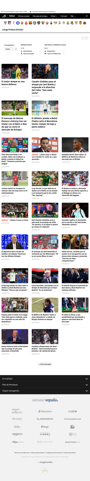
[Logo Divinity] (17, 419)
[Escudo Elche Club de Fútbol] (22, 23)
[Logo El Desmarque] (45, 419)
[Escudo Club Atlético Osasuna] (47, 23)
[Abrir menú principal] (87, 16)
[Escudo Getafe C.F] (34, 23)
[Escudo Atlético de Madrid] (9, 23)
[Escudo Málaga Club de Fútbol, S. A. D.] (43, 23)
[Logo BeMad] (72, 426)
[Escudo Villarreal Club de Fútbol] (84, 23)
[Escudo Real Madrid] (68, 23)
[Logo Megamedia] (46, 462)
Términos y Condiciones (21, 453)
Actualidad (7, 378)
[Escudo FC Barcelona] (30, 23)
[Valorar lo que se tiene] (15, 210)
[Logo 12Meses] (72, 434)
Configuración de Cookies (54, 453)
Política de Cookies (70, 453)
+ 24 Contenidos (45, 364)
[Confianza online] (45, 473)
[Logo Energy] (45, 426)
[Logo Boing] (17, 426)
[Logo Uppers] (17, 434)
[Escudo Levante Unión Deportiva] (39, 23)
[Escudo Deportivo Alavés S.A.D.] (18, 23)
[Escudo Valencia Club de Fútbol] (80, 23)
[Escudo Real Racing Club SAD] (51, 23)
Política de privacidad (37, 453)
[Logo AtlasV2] (17, 442)
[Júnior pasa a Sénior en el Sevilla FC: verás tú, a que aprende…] (45, 144)
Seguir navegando (10, 390)
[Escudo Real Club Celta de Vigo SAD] (14, 23)
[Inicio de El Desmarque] (4, 16)
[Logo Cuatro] (72, 411)
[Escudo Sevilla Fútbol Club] (76, 23)
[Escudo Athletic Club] (5, 23)
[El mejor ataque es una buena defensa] (15, 71)
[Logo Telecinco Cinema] (45, 434)
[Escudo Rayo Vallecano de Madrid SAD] (55, 23)
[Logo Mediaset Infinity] (17, 411)
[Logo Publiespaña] (45, 442)
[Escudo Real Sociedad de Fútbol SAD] (72, 23)
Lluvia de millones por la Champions (44, 11)
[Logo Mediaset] (45, 401)
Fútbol (12, 16)
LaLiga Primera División (12, 29)
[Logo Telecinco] (45, 411)
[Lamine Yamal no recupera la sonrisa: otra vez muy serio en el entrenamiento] (15, 178)
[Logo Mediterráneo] (72, 442)
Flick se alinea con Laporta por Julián (15, 11)
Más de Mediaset (10, 384)
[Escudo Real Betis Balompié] (64, 23)
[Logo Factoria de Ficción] (72, 419)
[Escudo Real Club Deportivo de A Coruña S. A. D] (59, 23)
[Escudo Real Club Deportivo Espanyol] (26, 23)
